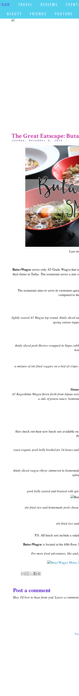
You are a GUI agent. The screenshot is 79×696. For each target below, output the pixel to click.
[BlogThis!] (27, 573)
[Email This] (23, 573)
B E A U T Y (14, 14)
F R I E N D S (38, 14)
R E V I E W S (49, 4)
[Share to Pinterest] (39, 573)
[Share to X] (31, 573)
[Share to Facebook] (35, 573)
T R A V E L (25, 4)
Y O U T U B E (63, 14)
